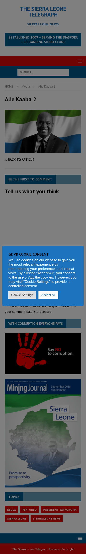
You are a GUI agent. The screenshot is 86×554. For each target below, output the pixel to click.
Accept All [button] (48, 295)
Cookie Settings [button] (22, 295)
